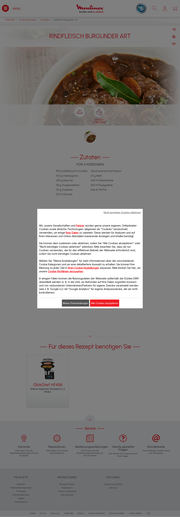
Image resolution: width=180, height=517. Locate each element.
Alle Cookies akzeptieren (104, 303)
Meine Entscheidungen (75, 303)
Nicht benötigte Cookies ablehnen (122, 212)
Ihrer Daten (72, 232)
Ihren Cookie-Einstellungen (83, 267)
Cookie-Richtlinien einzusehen (65, 271)
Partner (80, 225)
